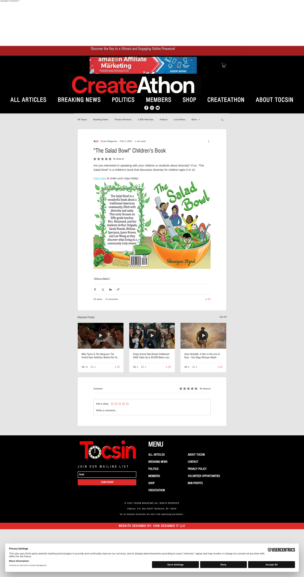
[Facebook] (146, 108)
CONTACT (193, 462)
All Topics (82, 119)
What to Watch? (102, 278)
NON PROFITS (195, 483)
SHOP (151, 483)
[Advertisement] (152, 24)
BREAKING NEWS (158, 462)
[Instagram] (152, 108)
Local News (179, 119)
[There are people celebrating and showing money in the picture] (152, 335)
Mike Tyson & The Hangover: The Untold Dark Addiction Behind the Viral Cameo (100, 355)
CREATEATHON (156, 490)
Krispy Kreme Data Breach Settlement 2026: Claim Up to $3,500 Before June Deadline (151, 355)
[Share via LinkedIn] (110, 289)
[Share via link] (118, 289)
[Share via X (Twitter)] (102, 289)
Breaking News (100, 119)
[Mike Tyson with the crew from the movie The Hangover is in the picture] (101, 335)
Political (163, 119)
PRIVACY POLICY (197, 469)
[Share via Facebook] (94, 289)
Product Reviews (123, 119)
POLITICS (153, 469)
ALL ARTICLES (156, 454)
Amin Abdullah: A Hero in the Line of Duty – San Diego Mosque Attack (202, 355)
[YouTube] (158, 108)
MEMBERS (154, 476)
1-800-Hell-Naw (145, 119)
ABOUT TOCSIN (196, 454)
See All (223, 317)
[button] (224, 65)
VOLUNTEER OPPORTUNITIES (204, 476)
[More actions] (209, 141)
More (194, 119)
